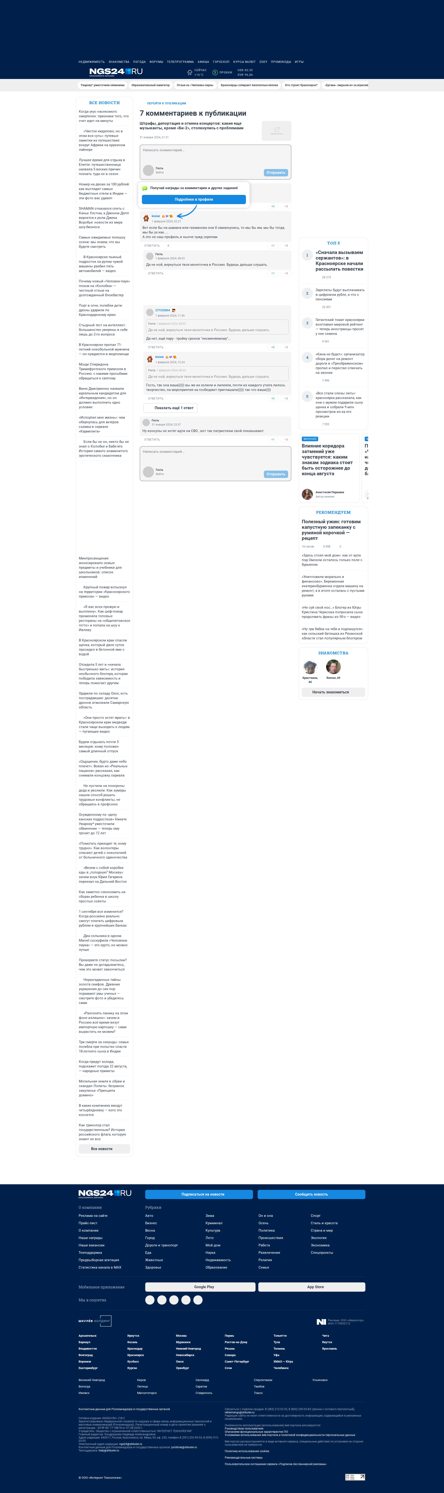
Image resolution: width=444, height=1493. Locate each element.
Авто (149, 1216)
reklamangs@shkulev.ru (240, 1412)
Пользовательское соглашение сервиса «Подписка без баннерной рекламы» (276, 1464)
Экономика (320, 1245)
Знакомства (119, 61)
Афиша (203, 61)
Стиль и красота (324, 1223)
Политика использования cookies (247, 1451)
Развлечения (269, 1253)
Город (150, 1238)
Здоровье (153, 1267)
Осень (263, 1223)
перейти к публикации (166, 103)
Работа (264, 1245)
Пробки (223, 72)
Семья (264, 1267)
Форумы (156, 61)
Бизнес (151, 1223)
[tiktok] (198, 1300)
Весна (150, 1230)
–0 (286, 206)
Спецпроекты (322, 1253)
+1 (272, 245)
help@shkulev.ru (109, 1450)
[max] (186, 1300)
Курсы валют (244, 61)
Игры (299, 61)
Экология (319, 1238)
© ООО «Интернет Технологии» (100, 1477)
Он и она (266, 1216)
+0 (272, 206)
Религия (265, 1260)
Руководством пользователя (244, 1428)
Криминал (214, 1223)
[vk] (161, 1300)
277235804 (162, 310)
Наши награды (91, 1238)
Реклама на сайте (93, 1216)
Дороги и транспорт (161, 1245)
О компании (89, 1230)
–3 (286, 273)
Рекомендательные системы (243, 1457)
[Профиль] (362, 72)
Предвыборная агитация (99, 1260)
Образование (216, 1267)
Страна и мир (322, 1230)
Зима (210, 1216)
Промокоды (281, 61)
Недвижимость (92, 61)
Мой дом (213, 1245)
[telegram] (149, 1300)
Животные (154, 1260)
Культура (213, 1230)
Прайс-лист (88, 1223)
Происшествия (271, 1238)
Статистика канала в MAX (100, 1267)
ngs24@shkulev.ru (130, 1444)
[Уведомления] (351, 72)
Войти (160, 172)
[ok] (174, 1300)
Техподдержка (90, 1253)
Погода (139, 61)
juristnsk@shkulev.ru (184, 1447)
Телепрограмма (180, 61)
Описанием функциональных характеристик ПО (256, 1431)
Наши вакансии (92, 1245)
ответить (152, 245)
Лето (210, 1238)
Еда (148, 1253)
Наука (210, 1253)
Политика (267, 1230)
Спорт (316, 1216)
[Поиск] (340, 72)
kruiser (156, 216)
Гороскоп (221, 61)
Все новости (104, 102)
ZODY (263, 61)
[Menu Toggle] (81, 72)
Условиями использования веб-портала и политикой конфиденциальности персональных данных (290, 1435)
